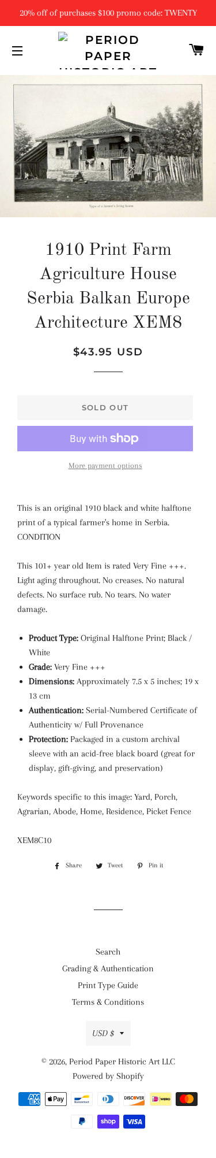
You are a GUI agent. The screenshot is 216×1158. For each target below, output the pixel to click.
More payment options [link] (105, 465)
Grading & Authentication (108, 968)
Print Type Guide (108, 985)
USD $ (103, 1033)
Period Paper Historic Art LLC (122, 1061)
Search (108, 952)
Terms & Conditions (108, 1002)
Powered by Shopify (108, 1076)
